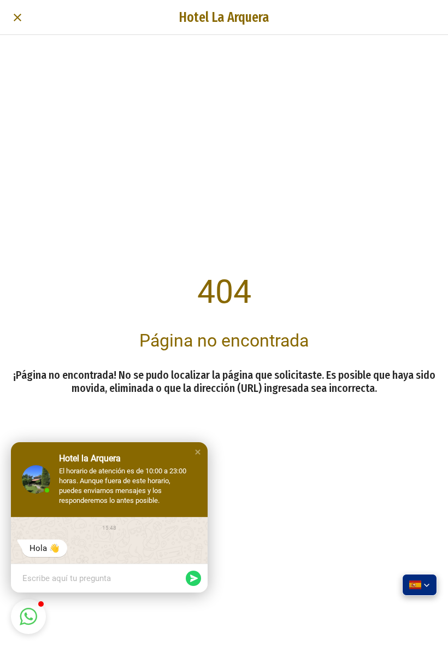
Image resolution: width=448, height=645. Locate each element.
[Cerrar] (17, 17)
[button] (197, 452)
